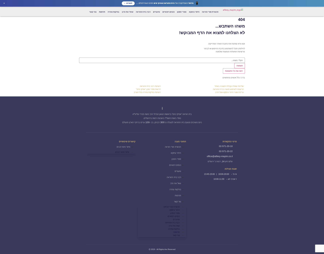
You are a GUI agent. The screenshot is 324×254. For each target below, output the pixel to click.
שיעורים (178, 171)
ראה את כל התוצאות (234, 71)
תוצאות (240, 65)
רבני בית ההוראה (174, 177)
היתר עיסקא (176, 153)
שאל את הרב (175, 183)
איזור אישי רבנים (123, 147)
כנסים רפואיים (175, 165)
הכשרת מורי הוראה (173, 147)
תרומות (178, 195)
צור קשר (177, 201)
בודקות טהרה (175, 189)
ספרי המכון (176, 159)
